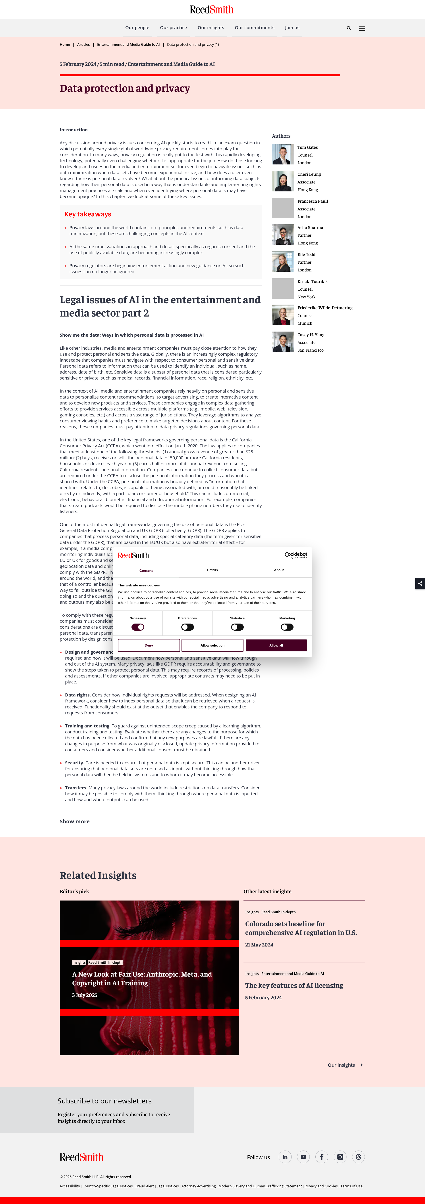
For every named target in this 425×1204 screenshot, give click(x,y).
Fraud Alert (144, 1186)
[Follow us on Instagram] (340, 1157)
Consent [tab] (146, 570)
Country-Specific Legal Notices (108, 1186)
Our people (137, 28)
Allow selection (213, 645)
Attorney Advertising (199, 1186)
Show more (75, 821)
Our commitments (254, 28)
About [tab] (279, 570)
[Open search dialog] (349, 28)
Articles (83, 44)
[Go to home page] (212, 9)
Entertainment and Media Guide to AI (128, 44)
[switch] (187, 627)
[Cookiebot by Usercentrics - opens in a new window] (288, 555)
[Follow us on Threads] (358, 1157)
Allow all (276, 645)
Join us (292, 28)
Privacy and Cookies (321, 1186)
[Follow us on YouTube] (303, 1157)
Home (65, 44)
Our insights (211, 28)
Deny (149, 645)
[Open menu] (362, 28)
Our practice (173, 28)
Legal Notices (168, 1186)
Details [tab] (212, 570)
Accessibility (70, 1186)
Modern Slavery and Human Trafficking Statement (260, 1186)
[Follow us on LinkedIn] (285, 1157)
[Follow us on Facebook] (321, 1157)
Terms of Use (351, 1186)
